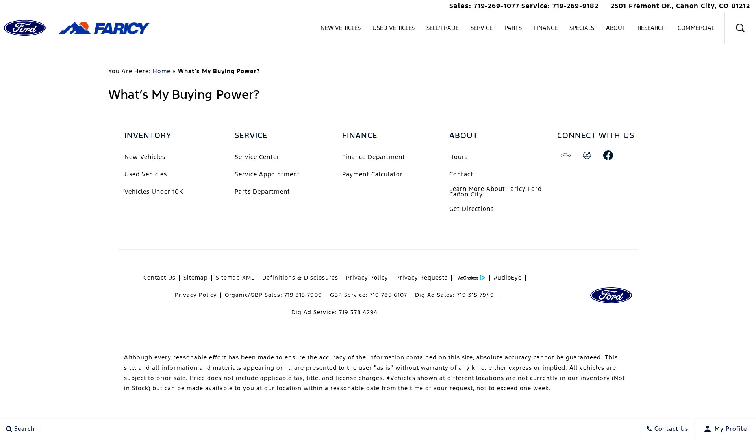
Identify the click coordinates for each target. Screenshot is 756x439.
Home (161, 71)
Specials (581, 27)
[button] (740, 28)
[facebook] (608, 155)
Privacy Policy (367, 277)
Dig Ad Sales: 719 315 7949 (454, 294)
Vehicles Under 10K (153, 191)
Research (651, 29)
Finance (546, 27)
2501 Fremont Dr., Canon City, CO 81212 (680, 6)
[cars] (565, 155)
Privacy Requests (422, 277)
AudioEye (508, 277)
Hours (458, 157)
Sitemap (195, 277)
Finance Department (373, 157)
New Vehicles (341, 27)
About (616, 27)
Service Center (257, 157)
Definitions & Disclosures (300, 277)
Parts (513, 27)
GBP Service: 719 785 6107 (368, 294)
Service (482, 27)
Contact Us (159, 277)
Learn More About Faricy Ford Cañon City (495, 191)
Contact (461, 174)
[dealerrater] (587, 155)
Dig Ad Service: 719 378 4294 (334, 312)
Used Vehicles (393, 27)
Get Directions (471, 209)
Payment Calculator (372, 174)
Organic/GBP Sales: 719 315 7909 (273, 294)
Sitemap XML (235, 277)
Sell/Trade (442, 27)
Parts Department (262, 191)
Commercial (696, 27)
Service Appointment (267, 174)
